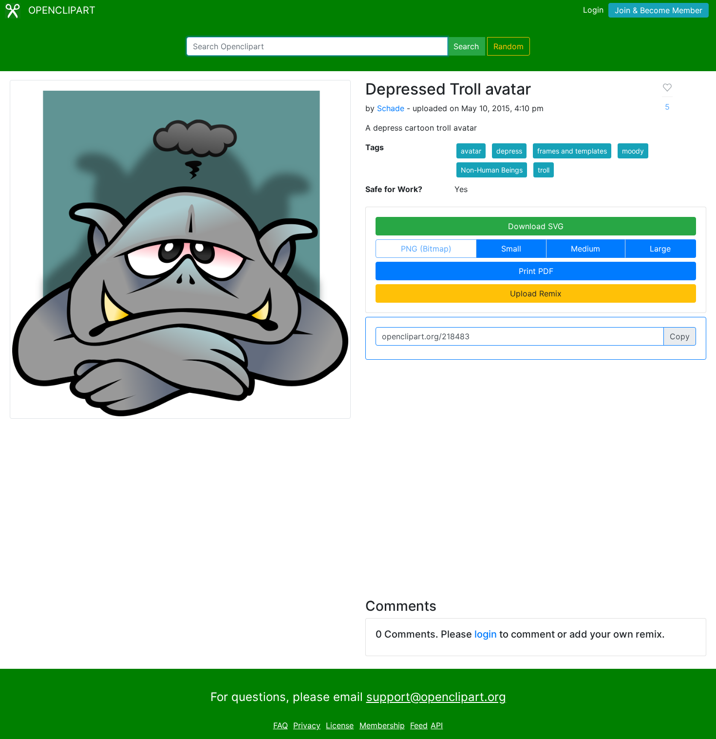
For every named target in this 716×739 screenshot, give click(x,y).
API (437, 725)
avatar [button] (471, 151)
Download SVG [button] (536, 226)
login (485, 634)
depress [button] (509, 151)
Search (466, 46)
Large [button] (660, 248)
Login (593, 10)
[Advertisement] (358, 502)
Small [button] (511, 248)
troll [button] (543, 170)
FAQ (280, 725)
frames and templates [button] (572, 151)
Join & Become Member (658, 10)
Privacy (306, 725)
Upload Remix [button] (536, 293)
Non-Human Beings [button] (492, 170)
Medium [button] (585, 248)
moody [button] (633, 151)
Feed (419, 725)
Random (508, 46)
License (340, 725)
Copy (680, 336)
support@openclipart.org (436, 697)
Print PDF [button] (536, 271)
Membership (382, 725)
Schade (390, 108)
